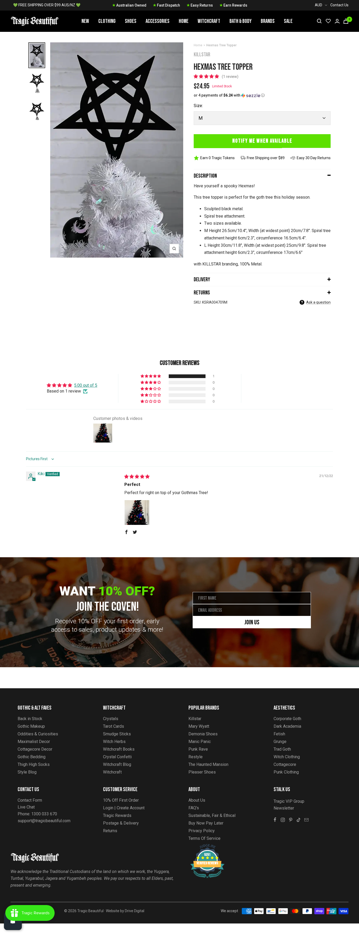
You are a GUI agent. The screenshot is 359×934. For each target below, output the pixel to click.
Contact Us (339, 5)
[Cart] (345, 21)
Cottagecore (285, 764)
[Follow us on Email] (306, 820)
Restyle (195, 756)
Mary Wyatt (198, 726)
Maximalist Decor (34, 741)
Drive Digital (134, 911)
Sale (288, 21)
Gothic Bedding (31, 756)
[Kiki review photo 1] (137, 512)
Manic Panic (199, 741)
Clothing (107, 21)
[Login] (337, 21)
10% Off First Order (121, 800)
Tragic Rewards (117, 815)
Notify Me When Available (262, 141)
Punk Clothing (286, 772)
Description (205, 176)
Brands (268, 21)
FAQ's (193, 807)
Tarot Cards (113, 726)
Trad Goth (282, 749)
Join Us (251, 622)
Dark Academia (287, 726)
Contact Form (30, 800)
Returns (202, 292)
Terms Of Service (204, 838)
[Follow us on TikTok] (298, 820)
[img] (137, 476)
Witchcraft (209, 21)
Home (183, 21)
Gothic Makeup (31, 726)
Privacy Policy (201, 830)
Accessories (158, 21)
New (85, 21)
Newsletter (284, 808)
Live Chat (26, 807)
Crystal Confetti (117, 756)
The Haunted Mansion (208, 764)
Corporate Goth (287, 718)
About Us (196, 800)
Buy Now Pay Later (205, 823)
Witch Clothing (287, 756)
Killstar (202, 54)
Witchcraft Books (119, 749)
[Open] (13, 921)
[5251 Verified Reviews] (203, 846)
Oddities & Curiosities (38, 733)
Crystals (110, 718)
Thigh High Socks (34, 764)
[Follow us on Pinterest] (291, 820)
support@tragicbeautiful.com (44, 820)
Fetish (279, 733)
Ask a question (318, 302)
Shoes (130, 21)
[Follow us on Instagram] (283, 820)
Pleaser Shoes (202, 772)
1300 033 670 (44, 813)
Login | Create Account (124, 807)
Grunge (280, 741)
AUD (318, 5)
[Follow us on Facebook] (275, 820)
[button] (207, 76)
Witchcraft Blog (117, 764)
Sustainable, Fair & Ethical (211, 815)
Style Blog (27, 772)
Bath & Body (240, 21)
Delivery (202, 279)
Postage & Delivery (121, 823)
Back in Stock (30, 718)
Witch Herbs (114, 741)
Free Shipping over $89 (266, 158)
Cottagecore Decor (35, 749)
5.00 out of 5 (85, 385)
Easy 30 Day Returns (314, 158)
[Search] (319, 21)
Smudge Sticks (117, 733)
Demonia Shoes (203, 733)
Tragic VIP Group (289, 801)
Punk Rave (198, 749)
